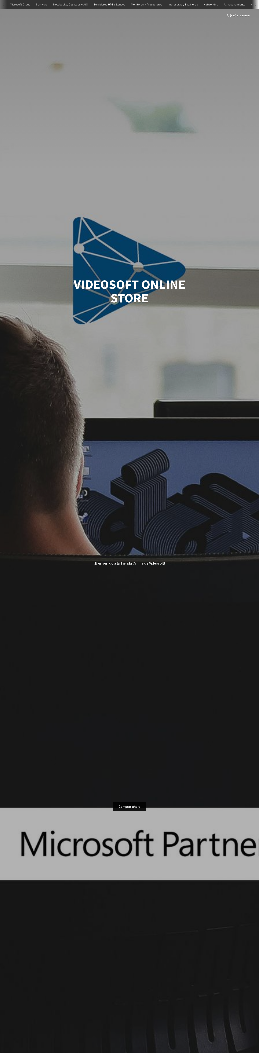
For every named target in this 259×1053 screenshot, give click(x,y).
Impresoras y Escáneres (183, 4)
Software (42, 4)
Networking (211, 4)
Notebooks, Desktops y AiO (70, 4)
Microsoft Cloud (20, 4)
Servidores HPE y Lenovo (109, 4)
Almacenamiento (234, 4)
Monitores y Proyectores (146, 4)
